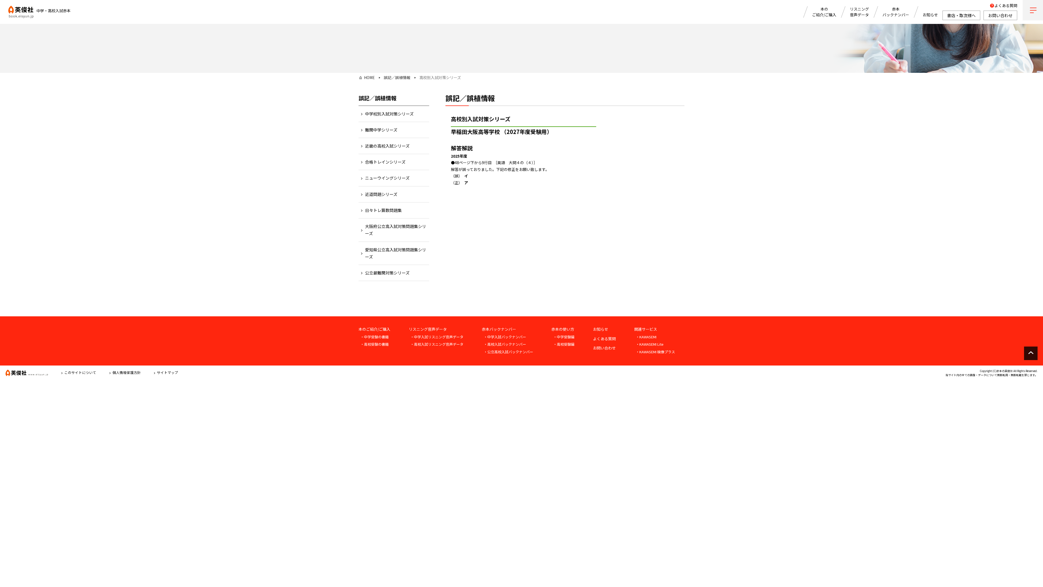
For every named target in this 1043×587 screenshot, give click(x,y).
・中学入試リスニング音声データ (436, 336)
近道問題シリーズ (381, 194)
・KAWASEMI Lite (650, 344)
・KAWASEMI (646, 336)
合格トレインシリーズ (385, 162)
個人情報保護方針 (126, 372)
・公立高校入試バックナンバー (508, 351)
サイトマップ (167, 372)
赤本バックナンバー (895, 11)
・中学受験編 (563, 336)
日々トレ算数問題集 (383, 210)
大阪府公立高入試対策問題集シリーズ (395, 229)
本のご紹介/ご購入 (824, 11)
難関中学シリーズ (381, 130)
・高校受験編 (563, 344)
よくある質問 (1005, 5)
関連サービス (645, 329)
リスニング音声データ (859, 11)
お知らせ (930, 14)
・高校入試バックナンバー (505, 344)
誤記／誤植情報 (397, 77)
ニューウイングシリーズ (387, 178)
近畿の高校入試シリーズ (387, 146)
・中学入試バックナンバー (505, 336)
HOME (369, 77)
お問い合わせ (604, 348)
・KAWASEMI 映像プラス (655, 351)
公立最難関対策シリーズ (387, 273)
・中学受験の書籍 (374, 336)
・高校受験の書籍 (374, 344)
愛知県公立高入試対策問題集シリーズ (395, 253)
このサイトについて (80, 372)
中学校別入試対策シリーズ (389, 114)
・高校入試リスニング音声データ (436, 344)
